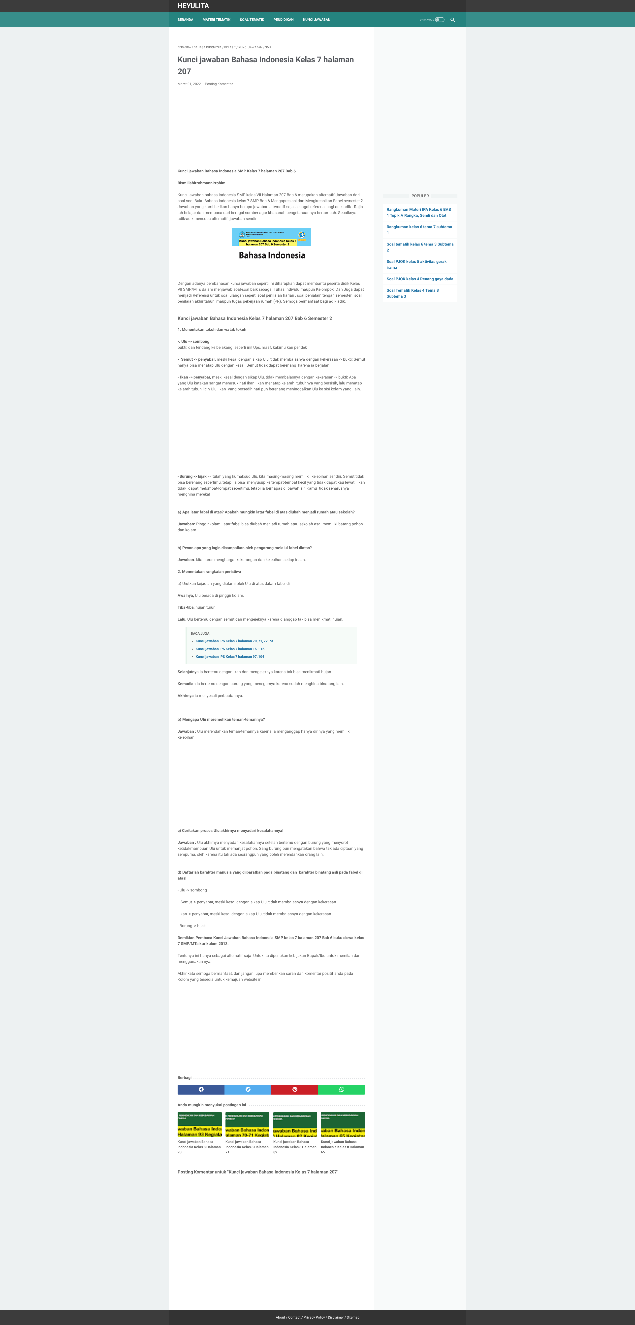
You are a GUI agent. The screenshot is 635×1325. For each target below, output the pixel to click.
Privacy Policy (314, 1317)
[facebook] (201, 1090)
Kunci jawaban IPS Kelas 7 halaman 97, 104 (230, 657)
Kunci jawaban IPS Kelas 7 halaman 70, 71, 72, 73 (234, 641)
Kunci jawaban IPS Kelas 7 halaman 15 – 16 (230, 649)
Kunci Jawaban (316, 20)
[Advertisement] (271, 127)
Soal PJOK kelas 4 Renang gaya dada (420, 279)
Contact (294, 1317)
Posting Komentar (219, 84)
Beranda (185, 20)
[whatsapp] (341, 1090)
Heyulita (193, 6)
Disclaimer (336, 1317)
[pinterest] (294, 1090)
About (280, 1317)
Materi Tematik (216, 20)
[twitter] (247, 1090)
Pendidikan (284, 20)
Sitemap (353, 1317)
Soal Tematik (252, 20)
